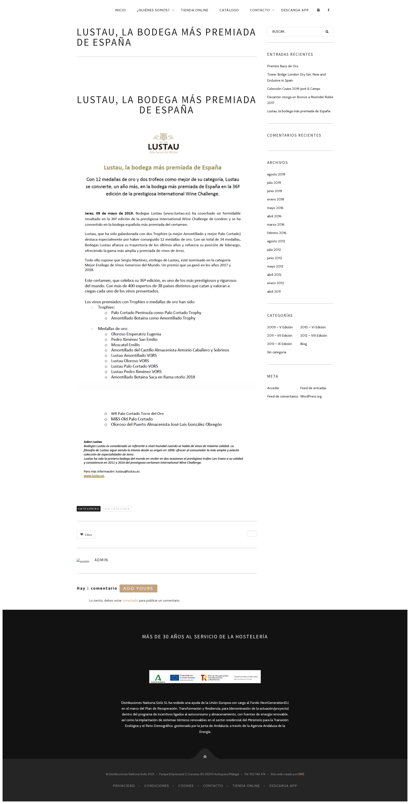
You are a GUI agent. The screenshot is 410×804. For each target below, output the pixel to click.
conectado (130, 600)
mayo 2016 (275, 208)
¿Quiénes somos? (153, 10)
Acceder (273, 388)
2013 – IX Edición (279, 344)
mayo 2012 (275, 266)
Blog (303, 344)
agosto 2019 (276, 174)
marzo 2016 (275, 224)
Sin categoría (117, 508)
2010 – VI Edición (313, 327)
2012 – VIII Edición (313, 335)
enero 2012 (275, 283)
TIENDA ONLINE (194, 10)
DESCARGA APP (295, 10)
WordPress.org (311, 396)
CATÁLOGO (229, 10)
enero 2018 (275, 199)
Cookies (186, 786)
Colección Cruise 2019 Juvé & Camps (293, 89)
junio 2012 (274, 258)
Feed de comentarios (282, 396)
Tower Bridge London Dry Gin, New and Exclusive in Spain (296, 77)
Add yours (138, 588)
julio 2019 (274, 183)
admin (101, 559)
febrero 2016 (276, 233)
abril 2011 (274, 291)
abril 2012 (274, 275)
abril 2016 (274, 216)
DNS (301, 774)
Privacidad (124, 786)
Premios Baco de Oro (282, 66)
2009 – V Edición (280, 327)
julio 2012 (274, 250)
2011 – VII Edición (279, 335)
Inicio (120, 10)
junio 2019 (274, 191)
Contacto (260, 10)
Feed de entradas (313, 388)
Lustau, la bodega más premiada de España (298, 111)
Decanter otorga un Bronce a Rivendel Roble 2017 (300, 100)
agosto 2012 (276, 241)
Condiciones (156, 786)
